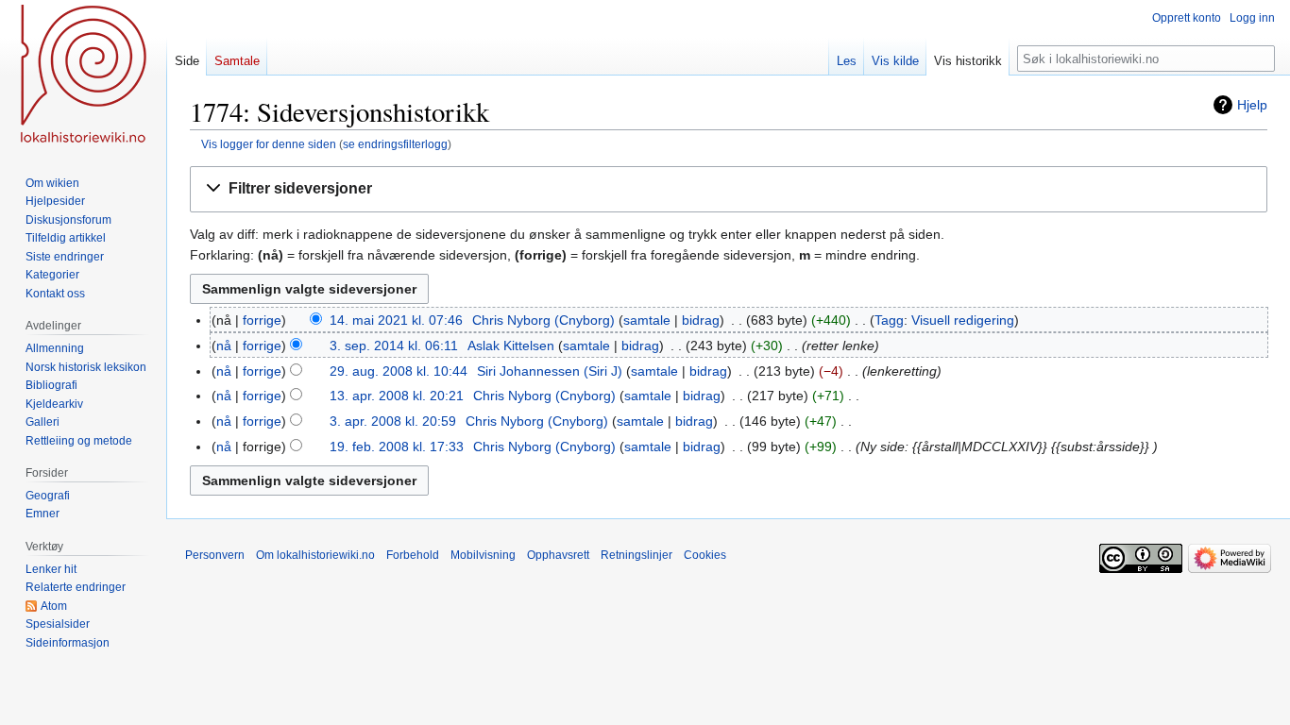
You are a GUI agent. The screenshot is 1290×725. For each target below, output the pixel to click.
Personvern (215, 555)
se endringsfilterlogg (395, 144)
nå (223, 345)
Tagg (889, 320)
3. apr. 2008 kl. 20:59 (393, 421)
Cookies (705, 555)
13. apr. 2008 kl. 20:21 (397, 395)
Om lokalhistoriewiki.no (315, 555)
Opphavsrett (558, 555)
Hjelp (1252, 104)
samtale (646, 320)
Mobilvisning (483, 555)
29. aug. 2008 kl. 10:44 (398, 371)
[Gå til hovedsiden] (83, 75)
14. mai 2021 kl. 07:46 (396, 320)
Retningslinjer (636, 555)
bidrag (701, 320)
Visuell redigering (962, 320)
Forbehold (412, 555)
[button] (728, 189)
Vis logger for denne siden (268, 144)
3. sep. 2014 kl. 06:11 (394, 345)
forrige (262, 320)
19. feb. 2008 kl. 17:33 (397, 446)
